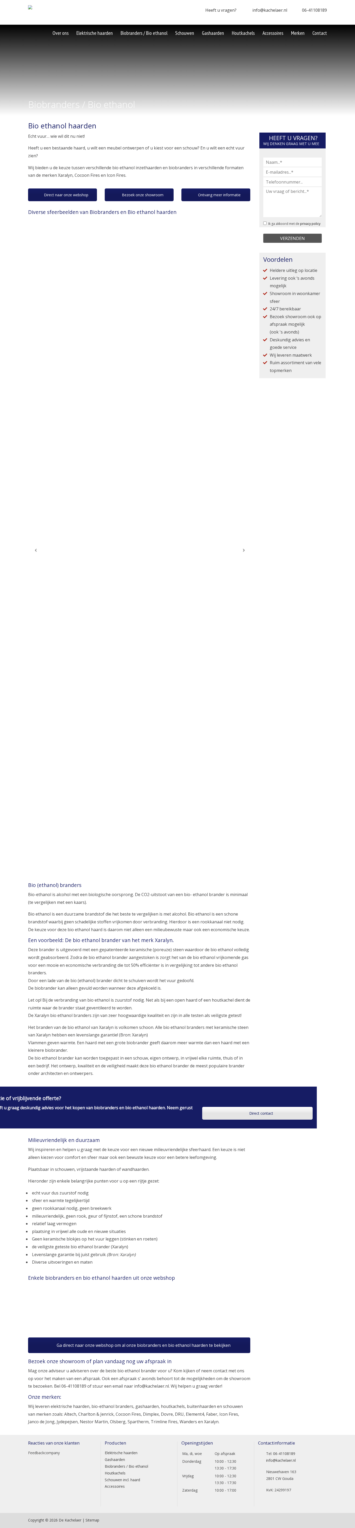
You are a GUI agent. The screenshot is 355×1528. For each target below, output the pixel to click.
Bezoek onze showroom (142, 194)
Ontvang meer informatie (219, 194)
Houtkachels (115, 1473)
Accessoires (115, 1486)
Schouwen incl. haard (122, 1479)
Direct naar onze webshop (65, 194)
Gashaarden (115, 1459)
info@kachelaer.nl (269, 10)
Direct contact (260, 1113)
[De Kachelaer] (43, 9)
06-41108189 (314, 10)
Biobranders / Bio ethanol (126, 1466)
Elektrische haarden (121, 1452)
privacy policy (310, 223)
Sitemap (92, 1520)
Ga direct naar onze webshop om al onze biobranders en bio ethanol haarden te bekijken (143, 1345)
